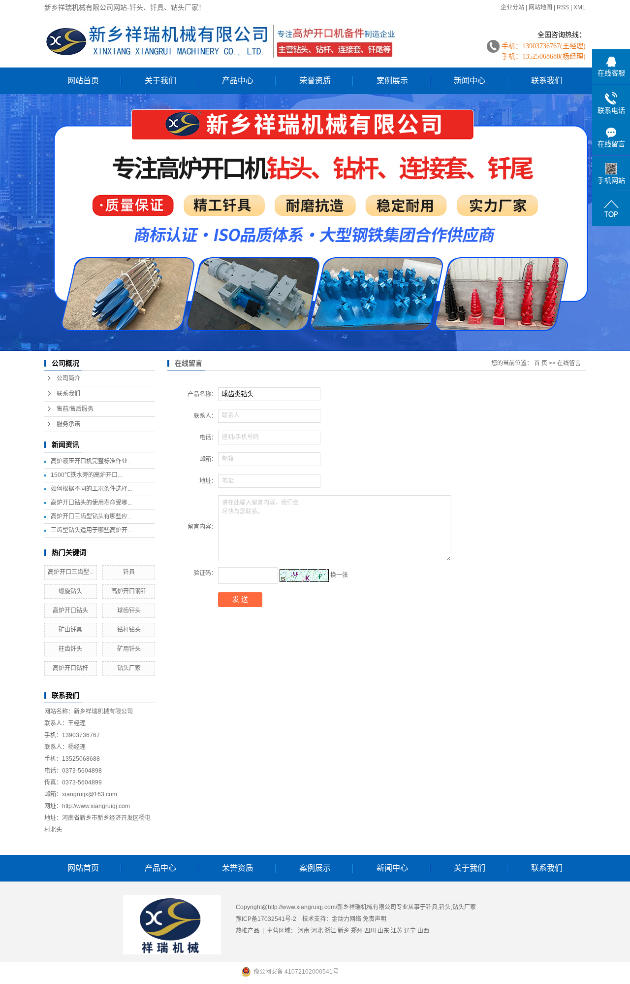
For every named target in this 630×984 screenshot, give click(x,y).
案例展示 (392, 80)
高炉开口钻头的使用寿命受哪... (91, 502)
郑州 (357, 930)
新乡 (343, 930)
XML (579, 7)
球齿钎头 (129, 610)
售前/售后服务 (75, 409)
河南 (304, 930)
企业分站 (512, 7)
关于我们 (160, 80)
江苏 (397, 930)
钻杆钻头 (129, 629)
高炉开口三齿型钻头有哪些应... (91, 516)
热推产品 (247, 930)
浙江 (330, 930)
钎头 (445, 907)
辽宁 (410, 930)
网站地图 (540, 7)
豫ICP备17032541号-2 (266, 919)
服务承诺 (68, 424)
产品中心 (237, 80)
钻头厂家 (129, 668)
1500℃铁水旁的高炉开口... (86, 475)
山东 (383, 930)
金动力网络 (347, 919)
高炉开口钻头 (70, 610)
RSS (563, 7)
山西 (423, 930)
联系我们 (547, 80)
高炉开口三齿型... (71, 572)
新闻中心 (469, 80)
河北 (317, 930)
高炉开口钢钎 (129, 591)
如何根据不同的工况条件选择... (91, 488)
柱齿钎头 (70, 648)
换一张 (339, 575)
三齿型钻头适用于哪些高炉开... (91, 530)
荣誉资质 (315, 80)
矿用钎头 (129, 648)
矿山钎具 (70, 629)
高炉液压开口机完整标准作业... (91, 461)
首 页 (540, 363)
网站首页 (83, 80)
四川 (370, 930)
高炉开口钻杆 (70, 668)
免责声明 (374, 919)
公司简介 (68, 378)
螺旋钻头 (70, 591)
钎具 (129, 572)
